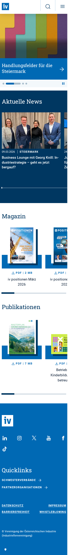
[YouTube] (48, 438)
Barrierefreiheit (16, 512)
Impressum (57, 505)
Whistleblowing (53, 512)
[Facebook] (63, 438)
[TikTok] (5, 449)
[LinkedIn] (5, 438)
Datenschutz (13, 505)
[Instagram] (19, 438)
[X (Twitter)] (34, 438)
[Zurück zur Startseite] (5, 6)
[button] (3, 84)
